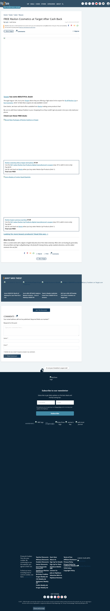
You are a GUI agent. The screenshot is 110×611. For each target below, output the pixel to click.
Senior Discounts (42, 564)
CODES (38, 4)
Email (6, 345)
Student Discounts (42, 562)
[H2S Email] (74, 25)
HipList (76, 31)
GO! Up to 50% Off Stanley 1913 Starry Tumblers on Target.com (68, 295)
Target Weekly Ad (42, 576)
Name (6, 338)
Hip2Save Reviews (56, 577)
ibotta (20, 169)
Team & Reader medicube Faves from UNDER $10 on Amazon (49, 295)
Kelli (7, 22)
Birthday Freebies (42, 574)
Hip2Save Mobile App (55, 567)
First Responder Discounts (41, 567)
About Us (53, 559)
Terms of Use (68, 557)
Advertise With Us (56, 575)
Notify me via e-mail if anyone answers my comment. (20, 352)
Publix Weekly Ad (42, 585)
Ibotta (40, 106)
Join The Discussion (41, 310)
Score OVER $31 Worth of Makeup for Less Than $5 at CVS (12, 295)
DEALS (32, 4)
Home (6, 15)
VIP (28, 4)
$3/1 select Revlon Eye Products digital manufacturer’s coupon (31, 165)
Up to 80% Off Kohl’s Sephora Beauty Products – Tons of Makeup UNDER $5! (32, 295)
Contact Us (53, 570)
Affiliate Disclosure (70, 559)
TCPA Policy (68, 568)
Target (6, 97)
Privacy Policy (68, 562)
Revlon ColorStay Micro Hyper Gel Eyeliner (19, 163)
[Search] (62, 4)
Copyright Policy (69, 570)
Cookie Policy (28, 577)
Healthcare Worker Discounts (42, 571)
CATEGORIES (51, 4)
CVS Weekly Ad (41, 579)
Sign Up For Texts (55, 564)
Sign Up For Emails (56, 562)
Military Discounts (42, 559)
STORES (43, 4)
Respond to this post (10, 323)
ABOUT (58, 4)
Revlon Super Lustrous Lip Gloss (16, 220)
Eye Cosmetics (8, 103)
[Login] (108, 3)
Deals (11, 15)
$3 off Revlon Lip (70, 101)
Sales (15, 15)
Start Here (53, 557)
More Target (9, 31)
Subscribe (55, 413)
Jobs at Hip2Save (55, 573)
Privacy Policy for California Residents (71, 565)
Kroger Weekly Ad (42, 587)
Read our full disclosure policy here (27, 27)
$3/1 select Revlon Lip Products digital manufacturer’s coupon (31, 222)
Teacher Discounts (42, 557)
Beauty (21, 15)
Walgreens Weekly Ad (42, 582)
